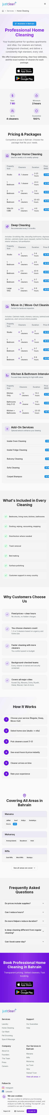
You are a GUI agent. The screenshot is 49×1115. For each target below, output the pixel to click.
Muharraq (30, 1061)
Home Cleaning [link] (23, 11)
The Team (6, 1058)
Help (28, 1028)
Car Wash (5, 1032)
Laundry (5, 1024)
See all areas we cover (23, 868)
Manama (29, 1054)
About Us (5, 1051)
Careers (5, 1066)
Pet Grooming (7, 1035)
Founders (5, 1055)
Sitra (28, 1069)
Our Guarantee (32, 1024)
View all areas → (33, 1077)
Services (10, 11)
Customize (20, 1111)
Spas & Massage (8, 1039)
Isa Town (29, 1065)
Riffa (28, 1057)
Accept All (31, 1111)
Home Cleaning (8, 1028)
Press (4, 1062)
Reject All (6, 1111)
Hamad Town (31, 1073)
